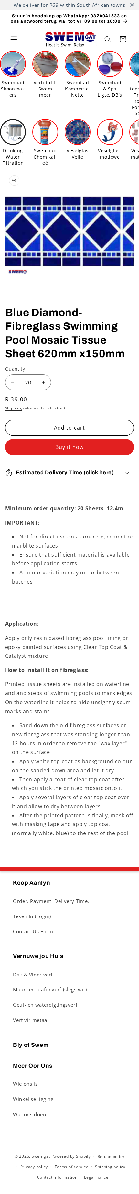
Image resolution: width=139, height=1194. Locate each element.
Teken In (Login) (32, 916)
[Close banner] (132, 5)
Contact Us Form (33, 931)
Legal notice (96, 1177)
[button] (13, 39)
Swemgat (41, 1156)
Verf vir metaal (30, 1020)
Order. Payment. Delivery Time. (51, 901)
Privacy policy (34, 1166)
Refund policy (111, 1156)
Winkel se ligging (33, 1099)
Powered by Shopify (71, 1156)
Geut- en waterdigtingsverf (45, 1004)
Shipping (13, 408)
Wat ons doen (29, 1114)
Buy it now (69, 447)
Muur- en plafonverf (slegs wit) (50, 989)
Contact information (57, 1177)
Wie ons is (25, 1084)
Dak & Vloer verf (33, 974)
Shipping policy (110, 1166)
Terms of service (72, 1166)
